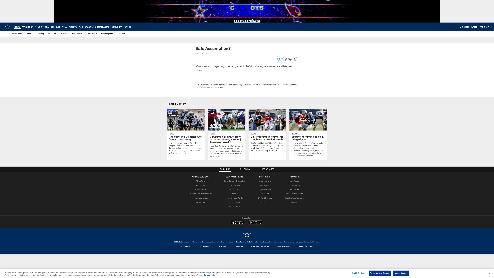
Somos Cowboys (235, 206)
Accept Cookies (401, 273)
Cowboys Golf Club (234, 202)
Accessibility (200, 202)
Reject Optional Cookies (379, 273)
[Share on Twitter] (285, 60)
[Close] (490, 273)
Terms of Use (200, 185)
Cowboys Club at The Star (235, 198)
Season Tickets (265, 185)
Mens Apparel (294, 181)
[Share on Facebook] (279, 60)
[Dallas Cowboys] (247, 234)
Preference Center (307, 246)
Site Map (222, 246)
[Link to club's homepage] (7, 27)
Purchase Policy (200, 189)
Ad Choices (238, 246)
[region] (247, 273)
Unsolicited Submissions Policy (200, 194)
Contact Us (235, 194)
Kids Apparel (294, 189)
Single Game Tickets (265, 189)
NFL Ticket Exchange (265, 198)
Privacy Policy (200, 181)
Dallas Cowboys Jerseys (294, 194)
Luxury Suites (265, 194)
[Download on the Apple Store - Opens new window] (237, 223)
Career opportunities (200, 198)
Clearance (294, 202)
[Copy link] (295, 59)
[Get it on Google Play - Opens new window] (255, 224)
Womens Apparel (295, 185)
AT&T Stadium (235, 185)
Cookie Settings (284, 246)
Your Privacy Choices (260, 246)
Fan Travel (264, 202)
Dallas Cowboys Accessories (294, 198)
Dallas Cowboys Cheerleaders (234, 181)
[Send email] (290, 60)
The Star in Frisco (235, 189)
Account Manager (265, 181)
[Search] (460, 26)
